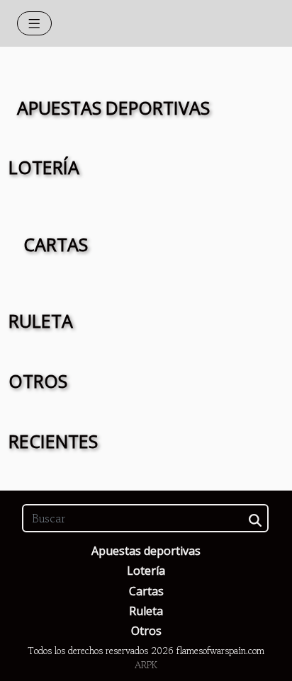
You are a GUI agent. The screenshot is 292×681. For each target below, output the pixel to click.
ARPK (146, 665)
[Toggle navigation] (34, 23)
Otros (146, 631)
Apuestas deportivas (146, 551)
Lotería (146, 570)
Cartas (146, 591)
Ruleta (146, 611)
